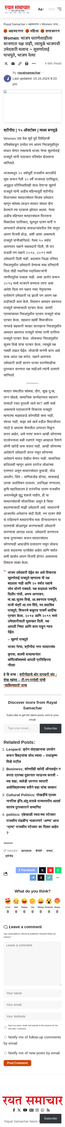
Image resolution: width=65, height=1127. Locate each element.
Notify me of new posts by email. (34, 1053)
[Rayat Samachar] (17, 9)
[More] (33, 63)
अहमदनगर (16, 31)
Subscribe (50, 728)
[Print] (26, 63)
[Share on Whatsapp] (58, 870)
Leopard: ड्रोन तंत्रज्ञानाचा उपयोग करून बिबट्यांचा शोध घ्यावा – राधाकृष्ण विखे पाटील (31, 755)
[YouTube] (25, 1110)
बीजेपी (39, 850)
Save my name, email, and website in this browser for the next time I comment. (33, 1027)
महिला (34, 31)
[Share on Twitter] (6, 63)
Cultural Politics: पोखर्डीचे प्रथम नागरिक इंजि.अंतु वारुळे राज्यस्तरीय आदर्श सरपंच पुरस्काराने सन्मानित (33, 801)
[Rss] (48, 1110)
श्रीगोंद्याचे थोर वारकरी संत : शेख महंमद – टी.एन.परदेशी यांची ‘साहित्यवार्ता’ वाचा (30, 679)
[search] (33, 9)
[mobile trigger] (58, 9)
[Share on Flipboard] (50, 870)
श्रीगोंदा (9, 856)
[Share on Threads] (41, 878)
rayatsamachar (29, 73)
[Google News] (31, 1110)
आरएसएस (26, 850)
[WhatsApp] (42, 1110)
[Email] (13, 63)
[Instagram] (37, 1110)
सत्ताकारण (53, 31)
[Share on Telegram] (33, 878)
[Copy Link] (19, 63)
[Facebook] (14, 1110)
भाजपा (49, 850)
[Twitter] (19, 1110)
